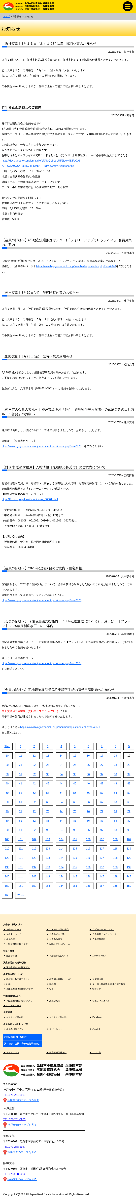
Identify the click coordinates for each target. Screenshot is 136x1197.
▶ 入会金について (12, 934)
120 (7, 857)
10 (7, 755)
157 (102, 885)
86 (88, 820)
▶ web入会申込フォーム (58, 944)
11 (20, 755)
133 (47, 867)
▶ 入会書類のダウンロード (103, 934)
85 (74, 820)
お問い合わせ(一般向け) (15, 1037)
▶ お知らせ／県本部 (13, 1017)
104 (61, 839)
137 (102, 867)
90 (7, 830)
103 (47, 839)
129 (129, 857)
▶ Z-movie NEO (97, 955)
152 (34, 885)
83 (47, 820)
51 (20, 792)
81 (20, 820)
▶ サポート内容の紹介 (57, 929)
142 (34, 876)
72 (34, 811)
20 (7, 765)
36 (88, 774)
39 (128, 774)
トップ (6, 16)
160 (7, 895)
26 (88, 765)
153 (47, 885)
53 (47, 792)
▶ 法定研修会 (10, 955)
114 (61, 848)
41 (20, 783)
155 (74, 885)
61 (20, 802)
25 (74, 765)
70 (7, 811)
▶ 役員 (50, 989)
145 (74, 876)
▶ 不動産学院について (57, 955)
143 (47, 876)
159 (129, 885)
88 (115, 820)
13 (47, 755)
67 (101, 802)
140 (7, 876)
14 (61, 755)
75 (74, 811)
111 (21, 848)
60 (7, 802)
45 (74, 783)
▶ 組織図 (51, 984)
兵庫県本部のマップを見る (23, 1100)
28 (115, 765)
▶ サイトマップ (11, 1052)
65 (74, 802)
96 (88, 830)
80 (7, 820)
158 (115, 885)
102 (34, 839)
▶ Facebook (96, 1017)
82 (34, 820)
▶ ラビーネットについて (102, 929)
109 (129, 839)
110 (7, 848)
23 (47, 765)
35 (74, 774)
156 (88, 885)
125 (74, 857)
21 (20, 765)
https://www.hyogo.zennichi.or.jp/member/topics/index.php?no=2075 (41, 446)
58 (115, 792)
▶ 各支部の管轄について (58, 979)
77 (101, 811)
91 (20, 830)
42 (34, 783)
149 (129, 876)
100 (7, 839)
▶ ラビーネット (54, 1029)
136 (88, 867)
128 (115, 857)
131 (20, 867)
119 (129, 848)
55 (74, 792)
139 (129, 867)
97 (101, 830)
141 (20, 876)
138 (115, 867)
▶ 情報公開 (95, 989)
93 (47, 830)
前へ (7, 746)
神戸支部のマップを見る (22, 1124)
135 (74, 867)
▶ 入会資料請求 (97, 939)
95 (74, 830)
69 (128, 802)
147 (102, 876)
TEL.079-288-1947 (14, 1146)
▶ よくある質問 (54, 939)
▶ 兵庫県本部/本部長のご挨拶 (18, 989)
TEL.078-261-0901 (14, 1095)
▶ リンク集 (95, 1052)
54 (61, 792)
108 (115, 839)
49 (128, 783)
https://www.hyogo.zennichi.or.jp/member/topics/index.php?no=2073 (41, 600)
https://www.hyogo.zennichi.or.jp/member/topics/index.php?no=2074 (41, 663)
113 (48, 848)
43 (47, 783)
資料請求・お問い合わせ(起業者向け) (22, 1043)
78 (115, 811)
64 (61, 802)
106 (88, 839)
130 (7, 867)
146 (88, 876)
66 (88, 802)
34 (61, 774)
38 (115, 774)
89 (128, 820)
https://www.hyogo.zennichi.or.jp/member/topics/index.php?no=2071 (60, 727)
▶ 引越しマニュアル (100, 1000)
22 (34, 765)
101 (20, 839)
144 (61, 876)
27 (101, 765)
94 (61, 830)
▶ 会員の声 (9, 939)
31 (20, 774)
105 (74, 839)
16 (88, 755)
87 (101, 820)
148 (115, 876)
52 (34, 792)
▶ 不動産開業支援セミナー (16, 944)
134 (61, 867)
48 (115, 783)
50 (7, 792)
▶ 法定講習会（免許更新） (16, 967)
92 (34, 830)
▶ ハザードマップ (12, 1005)
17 (101, 755)
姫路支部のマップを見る (22, 1152)
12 (34, 755)
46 (88, 783)
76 (88, 811)
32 (34, 774)
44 (61, 783)
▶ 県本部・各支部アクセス (16, 979)
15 (74, 755)
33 (47, 774)
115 (75, 848)
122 (34, 857)
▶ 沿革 (6, 984)
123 (47, 857)
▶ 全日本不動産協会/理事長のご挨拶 (107, 984)
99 (128, 830)
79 (128, 811)
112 (34, 848)
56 (88, 792)
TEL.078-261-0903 (14, 1119)
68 (115, 802)
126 (88, 857)
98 (115, 830)
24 (61, 765)
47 (101, 783)
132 (34, 867)
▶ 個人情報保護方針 (56, 1052)
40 (7, 783)
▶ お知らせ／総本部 (56, 1017)
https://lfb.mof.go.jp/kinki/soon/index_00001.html (30, 499)
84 (61, 820)
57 (101, 792)
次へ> (20, 895)
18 (115, 755)
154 (61, 885)
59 (128, 792)
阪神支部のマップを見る (22, 1179)
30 (7, 774)
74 (61, 811)
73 (47, 811)
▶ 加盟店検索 (96, 979)
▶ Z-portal (95, 1029)
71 (20, 811)
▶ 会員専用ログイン (13, 1029)
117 (102, 848)
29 (128, 765)
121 (20, 857)
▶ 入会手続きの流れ (56, 934)
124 (61, 857)
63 (47, 802)
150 (7, 885)
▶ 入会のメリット (12, 929)
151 (20, 885)
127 (102, 857)
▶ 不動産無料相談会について (17, 1000)
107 (102, 839)
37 (101, 774)
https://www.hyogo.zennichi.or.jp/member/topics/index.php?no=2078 (76, 266)
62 (34, 802)
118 (115, 848)
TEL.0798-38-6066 (14, 1174)
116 (88, 848)
